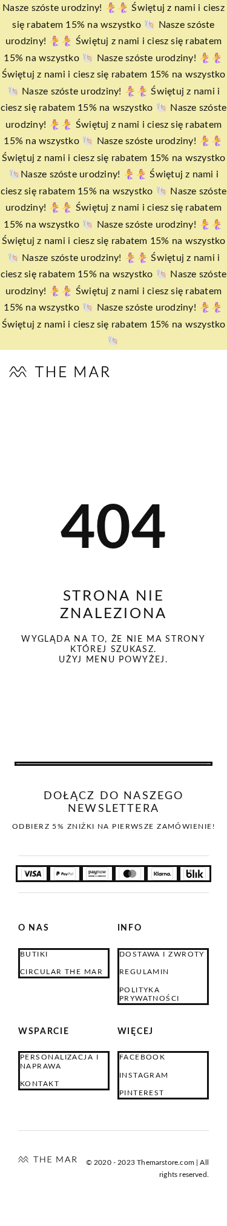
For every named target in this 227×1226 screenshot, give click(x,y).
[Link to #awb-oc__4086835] (157, 372)
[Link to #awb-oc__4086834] (206, 372)
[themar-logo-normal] (47, 1160)
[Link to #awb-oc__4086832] (181, 372)
